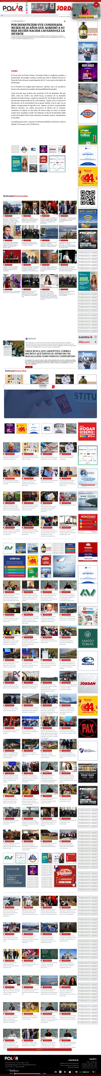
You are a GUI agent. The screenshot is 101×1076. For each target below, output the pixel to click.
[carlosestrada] (49, 794)
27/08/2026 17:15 (66, 773)
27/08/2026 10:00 (47, 841)
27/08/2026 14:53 (28, 818)
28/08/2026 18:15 (47, 614)
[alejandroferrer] (30, 590)
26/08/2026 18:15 (10, 1040)
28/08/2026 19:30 (47, 591)
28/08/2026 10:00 (47, 682)
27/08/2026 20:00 (10, 773)
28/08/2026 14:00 (28, 659)
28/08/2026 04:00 (10, 727)
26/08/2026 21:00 (66, 960)
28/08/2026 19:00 (10, 614)
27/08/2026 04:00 (10, 933)
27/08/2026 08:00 (10, 907)
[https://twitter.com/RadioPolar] (26, 7)
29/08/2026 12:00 (29, 453)
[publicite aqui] (87, 958)
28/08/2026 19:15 (66, 591)
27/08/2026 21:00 (66, 750)
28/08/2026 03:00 (28, 727)
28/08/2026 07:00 (28, 705)
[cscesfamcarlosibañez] (30, 794)
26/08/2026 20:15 (28, 987)
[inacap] (68, 590)
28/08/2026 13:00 (32, 338)
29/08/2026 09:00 (10, 478)
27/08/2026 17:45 (47, 773)
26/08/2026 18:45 (47, 1013)
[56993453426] (26, 3)
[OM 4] (11, 932)
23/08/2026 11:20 (46, 264)
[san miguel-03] (49, 501)
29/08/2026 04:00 (29, 503)
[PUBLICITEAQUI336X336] (87, 311)
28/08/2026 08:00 (10, 705)
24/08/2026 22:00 (46, 240)
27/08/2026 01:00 (66, 933)
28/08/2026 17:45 (10, 637)
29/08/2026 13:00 (10, 453)
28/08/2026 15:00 (10, 659)
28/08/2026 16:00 (66, 637)
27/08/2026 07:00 (28, 907)
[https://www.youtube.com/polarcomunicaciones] (26, 12)
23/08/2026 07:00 (65, 264)
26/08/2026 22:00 (47, 960)
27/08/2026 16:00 (66, 795)
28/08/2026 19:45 (28, 591)
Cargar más (39, 1049)
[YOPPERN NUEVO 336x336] (87, 102)
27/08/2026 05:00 (66, 907)
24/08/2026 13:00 (65, 240)
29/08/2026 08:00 (29, 478)
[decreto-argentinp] (13, 356)
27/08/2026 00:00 (10, 960)
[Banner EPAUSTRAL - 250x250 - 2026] (87, 487)
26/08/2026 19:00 (28, 1013)
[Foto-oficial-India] (30, 501)
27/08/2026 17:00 (10, 795)
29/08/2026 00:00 (66, 503)
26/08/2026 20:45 (10, 987)
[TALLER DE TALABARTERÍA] (68, 501)
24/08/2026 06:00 (9, 264)
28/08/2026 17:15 (28, 637)
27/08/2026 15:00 (10, 818)
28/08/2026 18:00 (66, 614)
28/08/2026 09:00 (66, 682)
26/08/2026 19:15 (10, 1013)
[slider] (14, 1073)
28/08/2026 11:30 (10, 682)
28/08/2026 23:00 (10, 527)
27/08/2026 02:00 (47, 933)
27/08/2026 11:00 (28, 841)
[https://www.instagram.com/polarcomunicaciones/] (26, 10)
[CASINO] (87, 81)
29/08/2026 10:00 (66, 453)
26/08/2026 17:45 (47, 1040)
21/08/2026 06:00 (65, 289)
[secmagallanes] (49, 590)
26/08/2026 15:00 (9, 240)
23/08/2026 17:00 (27, 264)
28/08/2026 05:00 (66, 705)
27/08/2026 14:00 (27, 215)
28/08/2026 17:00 (47, 637)
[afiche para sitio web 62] (68, 932)
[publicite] (87, 827)
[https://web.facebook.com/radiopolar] (26, 5)
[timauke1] (49, 932)
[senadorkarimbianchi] (11, 590)
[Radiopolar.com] (2, 15)
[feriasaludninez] (68, 794)
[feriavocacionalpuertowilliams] (30, 726)
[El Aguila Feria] (87, 440)
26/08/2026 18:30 (66, 1013)
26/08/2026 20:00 (47, 987)
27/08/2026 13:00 (66, 818)
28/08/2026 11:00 (28, 682)
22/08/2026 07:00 (27, 289)
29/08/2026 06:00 (66, 478)
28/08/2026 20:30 (66, 527)
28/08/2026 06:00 (9, 215)
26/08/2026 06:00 (27, 240)
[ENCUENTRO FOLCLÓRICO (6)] (11, 726)
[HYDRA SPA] (87, 782)
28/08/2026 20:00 (10, 591)
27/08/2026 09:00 (66, 841)
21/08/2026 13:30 (46, 289)
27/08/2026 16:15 (47, 795)
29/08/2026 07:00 (47, 478)
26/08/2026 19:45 (66, 987)
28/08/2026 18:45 (28, 614)
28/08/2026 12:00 (66, 659)
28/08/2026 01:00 (66, 727)
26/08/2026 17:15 (66, 1040)
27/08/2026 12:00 (10, 841)
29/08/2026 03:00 (47, 503)
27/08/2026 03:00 (28, 933)
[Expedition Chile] (68, 726)
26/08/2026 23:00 (28, 960)
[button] (96, 4)
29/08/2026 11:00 (47, 453)
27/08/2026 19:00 (28, 773)
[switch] (71, 1072)
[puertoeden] (30, 932)
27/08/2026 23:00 (28, 750)
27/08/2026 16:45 (28, 795)
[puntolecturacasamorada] (49, 726)
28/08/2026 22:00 (29, 527)
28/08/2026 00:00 (10, 750)
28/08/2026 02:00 (47, 727)
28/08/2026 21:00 (47, 527)
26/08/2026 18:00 (65, 215)
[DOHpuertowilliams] (11, 794)
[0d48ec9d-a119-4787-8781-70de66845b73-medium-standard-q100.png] (13, 11)
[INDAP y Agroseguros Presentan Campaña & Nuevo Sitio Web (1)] (11, 501)
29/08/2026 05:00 (10, 503)
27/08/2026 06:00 (46, 215)
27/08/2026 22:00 (47, 750)
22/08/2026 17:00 (9, 289)
